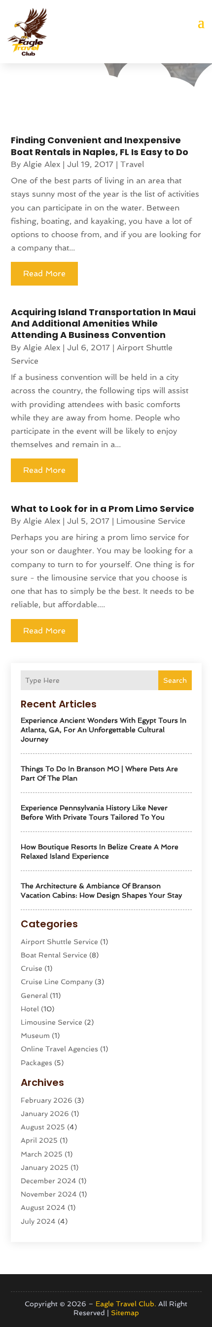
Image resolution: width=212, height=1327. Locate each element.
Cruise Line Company (57, 982)
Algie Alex (41, 164)
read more (44, 273)
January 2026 (45, 1114)
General (34, 995)
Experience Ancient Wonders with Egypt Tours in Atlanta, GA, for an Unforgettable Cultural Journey (103, 729)
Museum (35, 1035)
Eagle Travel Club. (126, 1304)
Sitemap (125, 1313)
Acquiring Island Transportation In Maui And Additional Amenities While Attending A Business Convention (103, 323)
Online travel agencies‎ (59, 1049)
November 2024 (49, 1194)
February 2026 (46, 1100)
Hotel (30, 1009)
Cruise (31, 968)
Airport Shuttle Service (59, 942)
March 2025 (42, 1154)
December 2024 (48, 1181)
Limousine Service (51, 1022)
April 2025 (39, 1140)
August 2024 (43, 1207)
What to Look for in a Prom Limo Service (102, 508)
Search (175, 680)
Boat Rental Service (54, 955)
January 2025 (45, 1167)
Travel (132, 164)
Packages (36, 1063)
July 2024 (38, 1221)
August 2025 (43, 1127)
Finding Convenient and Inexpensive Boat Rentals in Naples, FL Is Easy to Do (99, 146)
